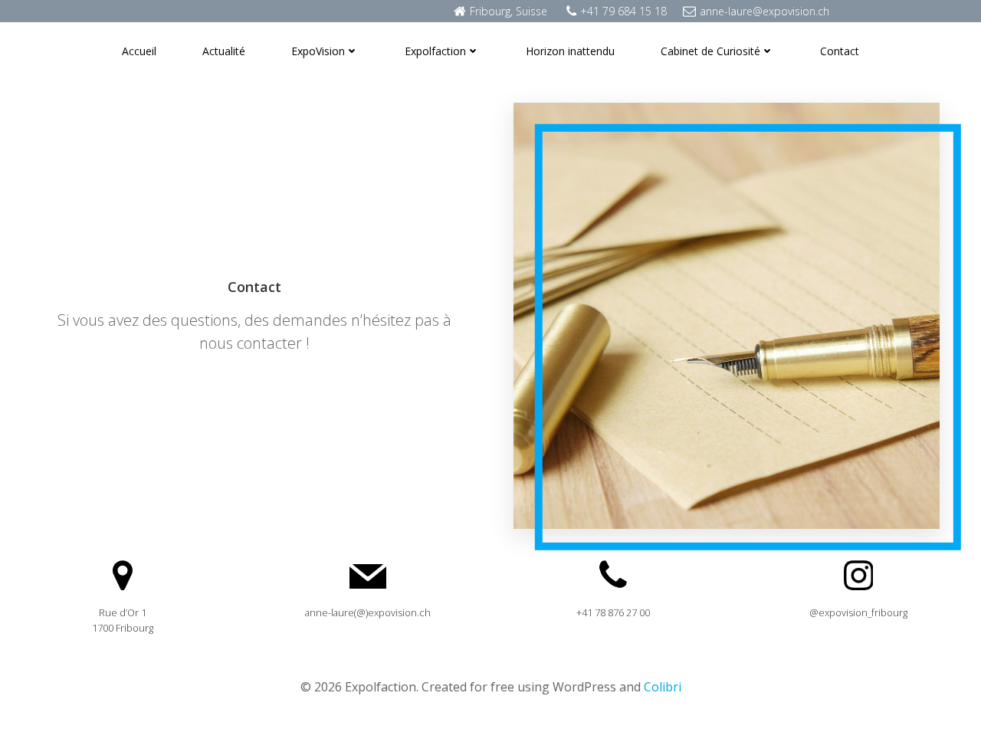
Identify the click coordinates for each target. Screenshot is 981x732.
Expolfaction (435, 51)
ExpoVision (318, 51)
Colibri (662, 686)
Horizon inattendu (570, 51)
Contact (839, 51)
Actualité (223, 51)
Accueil (139, 51)
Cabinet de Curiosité (710, 51)
